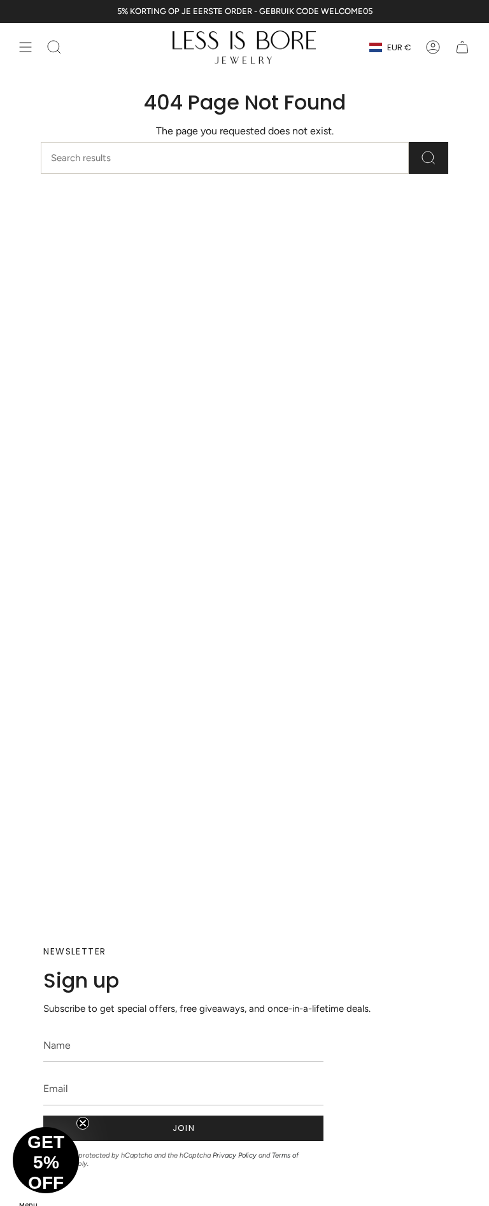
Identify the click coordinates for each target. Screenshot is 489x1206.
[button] (46, 1160)
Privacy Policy (235, 1155)
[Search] (428, 158)
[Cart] (462, 47)
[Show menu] (25, 47)
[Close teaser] (82, 1123)
